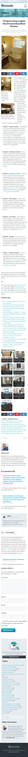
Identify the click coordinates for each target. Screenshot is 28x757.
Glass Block (5, 686)
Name (3, 597)
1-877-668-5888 (23, 1)
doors (3, 677)
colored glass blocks (8, 191)
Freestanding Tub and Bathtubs (10, 684)
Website (4, 613)
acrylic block (8, 164)
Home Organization (7, 697)
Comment (4, 577)
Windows (19, 32)
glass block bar (7, 265)
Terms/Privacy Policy (14, 752)
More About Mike (10, 737)
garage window (21, 426)
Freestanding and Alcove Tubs (9, 683)
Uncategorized (6, 711)
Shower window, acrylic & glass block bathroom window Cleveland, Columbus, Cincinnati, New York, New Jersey (14, 499)
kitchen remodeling (6, 430)
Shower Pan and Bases (8, 709)
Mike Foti (7, 30)
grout (20, 428)
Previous (4, 438)
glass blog (16, 428)
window (13, 433)
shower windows (20, 132)
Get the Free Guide (14, 657)
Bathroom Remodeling (11, 31)
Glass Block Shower (7, 688)
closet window (5, 426)
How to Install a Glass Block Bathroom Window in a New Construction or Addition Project (14, 344)
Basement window (15, 173)
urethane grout (7, 135)
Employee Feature (6, 679)
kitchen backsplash (15, 260)
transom (21, 229)
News (3, 702)
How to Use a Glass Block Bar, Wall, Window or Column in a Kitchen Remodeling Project (13, 335)
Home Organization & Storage (9, 699)
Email (3, 605)
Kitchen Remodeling (13, 32)
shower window (12, 431)
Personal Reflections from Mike (10, 704)
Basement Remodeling (7, 422)
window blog (19, 433)
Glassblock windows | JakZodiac (13, 559)
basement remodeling (15, 188)
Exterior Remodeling (20, 31)
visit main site (5, 1)
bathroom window (14, 424)
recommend (7, 550)
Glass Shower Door (7, 695)
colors (24, 107)
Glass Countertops (6, 690)
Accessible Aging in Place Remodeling (11, 665)
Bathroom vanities (6, 672)
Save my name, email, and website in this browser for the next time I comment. (13, 623)
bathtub (19, 141)
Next (24, 438)
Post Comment (8, 630)
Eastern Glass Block (9, 292)
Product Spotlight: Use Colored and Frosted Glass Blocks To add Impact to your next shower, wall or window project (14, 326)
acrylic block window (7, 421)
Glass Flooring (5, 691)
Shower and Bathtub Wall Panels (10, 707)
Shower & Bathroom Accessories (10, 706)
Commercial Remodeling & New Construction (13, 674)
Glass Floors (5, 693)
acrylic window (18, 421)
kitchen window (17, 430)
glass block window (6, 428)
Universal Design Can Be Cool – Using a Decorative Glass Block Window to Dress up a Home (14, 314)
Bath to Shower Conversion (9, 669)
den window (13, 426)
